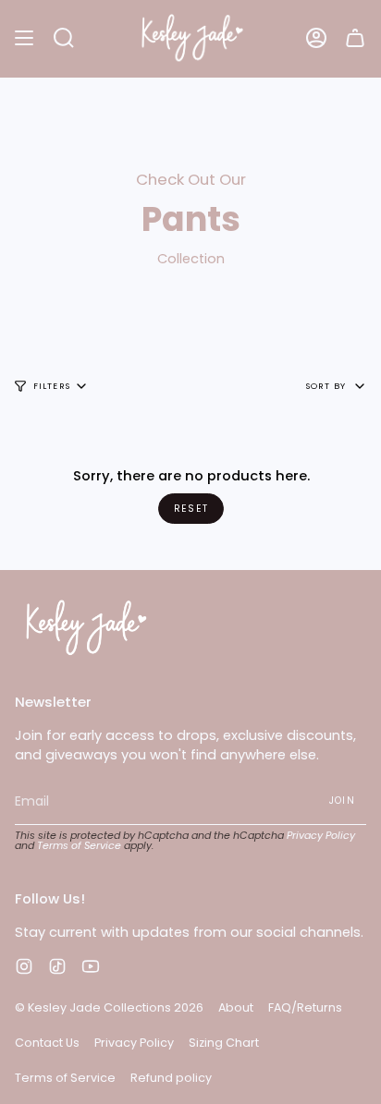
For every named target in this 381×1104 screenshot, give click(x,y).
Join (342, 800)
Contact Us (47, 1042)
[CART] (355, 38)
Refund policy (171, 1078)
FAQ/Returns (305, 1007)
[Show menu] (24, 38)
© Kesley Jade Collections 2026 (109, 1007)
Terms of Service (79, 845)
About (235, 1007)
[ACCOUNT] (316, 38)
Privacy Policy (321, 835)
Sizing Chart (224, 1042)
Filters (51, 386)
